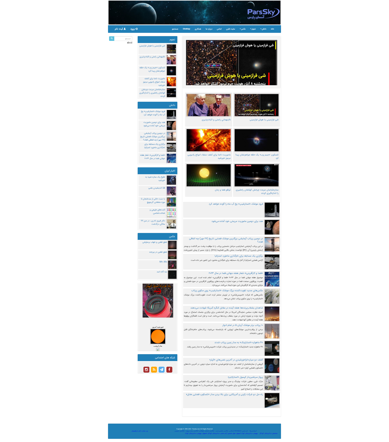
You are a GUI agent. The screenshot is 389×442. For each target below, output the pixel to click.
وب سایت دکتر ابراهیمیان (140, 431)
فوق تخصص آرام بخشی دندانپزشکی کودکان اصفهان (218, 433)
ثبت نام (119, 29)
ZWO (151, 431)
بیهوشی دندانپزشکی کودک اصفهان (247, 433)
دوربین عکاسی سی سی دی (163, 431)
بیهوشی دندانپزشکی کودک (193, 433)
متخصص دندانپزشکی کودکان (268, 433)
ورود (132, 29)
